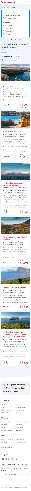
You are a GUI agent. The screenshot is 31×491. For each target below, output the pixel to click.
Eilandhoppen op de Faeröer (14, 287)
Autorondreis (20, 427)
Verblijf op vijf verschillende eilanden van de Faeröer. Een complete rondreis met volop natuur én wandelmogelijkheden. (15, 94)
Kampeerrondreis (6, 430)
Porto (16, 150)
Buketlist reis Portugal (12, 131)
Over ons (4, 487)
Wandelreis (19, 430)
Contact (10, 487)
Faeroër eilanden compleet (14, 84)
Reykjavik (7, 354)
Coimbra (21, 150)
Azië (17, 404)
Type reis (6, 13)
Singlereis (4, 427)
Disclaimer (17, 487)
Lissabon (12, 150)
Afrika (3, 404)
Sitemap (24, 487)
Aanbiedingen (5, 444)
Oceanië (18, 412)
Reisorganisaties (21, 442)
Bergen (15, 205)
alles (23, 60)
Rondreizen (4, 442)
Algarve (7, 150)
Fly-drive (4, 424)
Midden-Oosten (6, 412)
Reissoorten (19, 444)
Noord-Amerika (20, 407)
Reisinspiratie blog (7, 439)
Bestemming (7, 22)
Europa (3, 407)
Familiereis (19, 424)
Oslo (6, 205)
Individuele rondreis (21, 422)
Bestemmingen (20, 439)
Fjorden (10, 205)
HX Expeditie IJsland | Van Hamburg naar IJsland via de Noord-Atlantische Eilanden (14, 334)
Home (3, 7)
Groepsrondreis (6, 422)
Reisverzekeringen (6, 447)
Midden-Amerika (6, 410)
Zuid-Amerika (20, 410)
